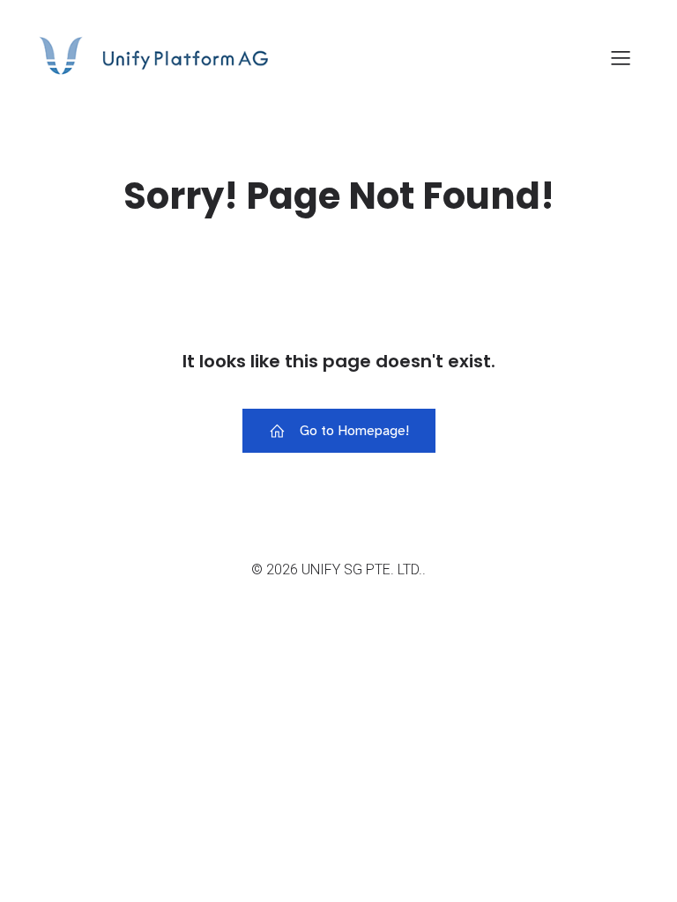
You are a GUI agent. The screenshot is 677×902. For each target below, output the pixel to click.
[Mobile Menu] (620, 57)
